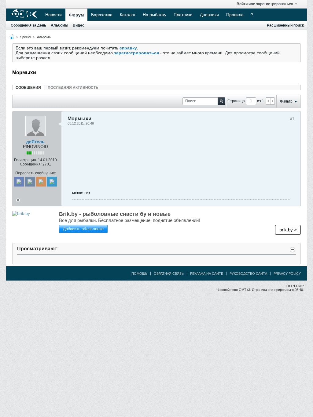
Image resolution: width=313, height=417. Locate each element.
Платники (183, 14)
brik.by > (288, 229)
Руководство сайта (248, 273)
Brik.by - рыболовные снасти (115, 214)
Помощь (139, 273)
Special (25, 37)
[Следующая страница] (272, 101)
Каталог (127, 14)
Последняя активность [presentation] (73, 87)
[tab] (28, 87)
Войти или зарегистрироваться (265, 4)
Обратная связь (169, 273)
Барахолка (101, 14)
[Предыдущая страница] (268, 101)
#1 (292, 119)
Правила (235, 14)
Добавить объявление (83, 229)
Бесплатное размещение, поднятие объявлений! (129, 220)
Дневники (209, 14)
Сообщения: (31, 164)
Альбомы (59, 25)
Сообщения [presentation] (28, 87)
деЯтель (35, 141)
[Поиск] (221, 101)
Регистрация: (25, 160)
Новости (53, 14)
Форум (76, 15)
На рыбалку (154, 14)
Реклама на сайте (206, 273)
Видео (78, 25)
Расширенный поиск (285, 25)
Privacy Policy (287, 273)
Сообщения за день (28, 25)
